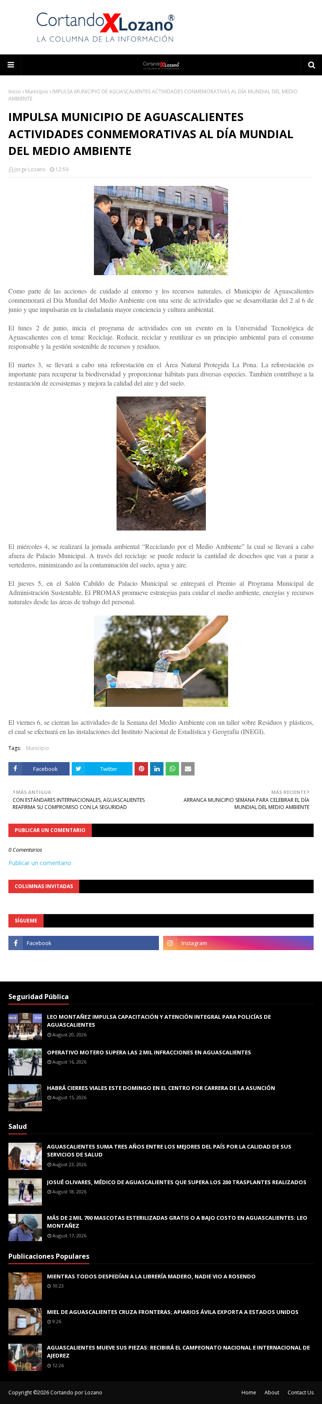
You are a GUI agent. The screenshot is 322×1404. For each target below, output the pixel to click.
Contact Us (301, 1392)
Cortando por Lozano (76, 1392)
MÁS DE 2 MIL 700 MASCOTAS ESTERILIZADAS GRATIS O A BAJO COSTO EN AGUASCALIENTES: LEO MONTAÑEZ (177, 1222)
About (272, 1392)
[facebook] (83, 943)
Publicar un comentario (39, 863)
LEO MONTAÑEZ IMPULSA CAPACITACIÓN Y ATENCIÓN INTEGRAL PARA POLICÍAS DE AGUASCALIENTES (159, 1021)
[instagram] (238, 943)
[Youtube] (83, 961)
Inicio (14, 91)
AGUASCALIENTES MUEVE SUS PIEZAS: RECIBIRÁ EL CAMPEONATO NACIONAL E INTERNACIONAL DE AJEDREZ (178, 1352)
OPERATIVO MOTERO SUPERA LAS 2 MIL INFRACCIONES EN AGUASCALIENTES (149, 1052)
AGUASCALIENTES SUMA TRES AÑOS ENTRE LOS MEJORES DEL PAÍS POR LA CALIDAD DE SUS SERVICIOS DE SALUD (169, 1151)
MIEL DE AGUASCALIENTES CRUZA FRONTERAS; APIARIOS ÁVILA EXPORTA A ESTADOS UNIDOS (173, 1312)
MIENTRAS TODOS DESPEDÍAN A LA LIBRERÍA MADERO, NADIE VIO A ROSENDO (151, 1276)
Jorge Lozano (30, 169)
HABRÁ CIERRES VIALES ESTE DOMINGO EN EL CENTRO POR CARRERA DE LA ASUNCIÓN (161, 1088)
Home (249, 1392)
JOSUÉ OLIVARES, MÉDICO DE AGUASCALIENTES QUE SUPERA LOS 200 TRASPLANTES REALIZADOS (176, 1182)
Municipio (36, 91)
